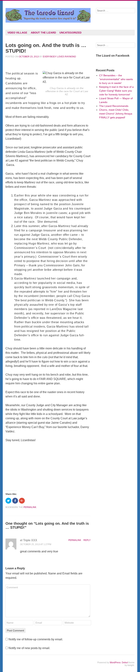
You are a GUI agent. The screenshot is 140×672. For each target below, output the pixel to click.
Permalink (74, 540)
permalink (30, 507)
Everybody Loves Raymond (59, 56)
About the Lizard (43, 32)
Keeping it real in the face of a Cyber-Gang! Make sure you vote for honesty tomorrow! (116, 90)
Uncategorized (70, 32)
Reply (87, 540)
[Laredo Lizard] (48, 15)
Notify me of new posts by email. (29, 648)
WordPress (115, 662)
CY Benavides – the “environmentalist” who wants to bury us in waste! (116, 79)
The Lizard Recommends (113, 106)
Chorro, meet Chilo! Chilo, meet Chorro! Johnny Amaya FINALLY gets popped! (115, 113)
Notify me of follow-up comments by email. (36, 639)
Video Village (17, 32)
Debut (125, 662)
